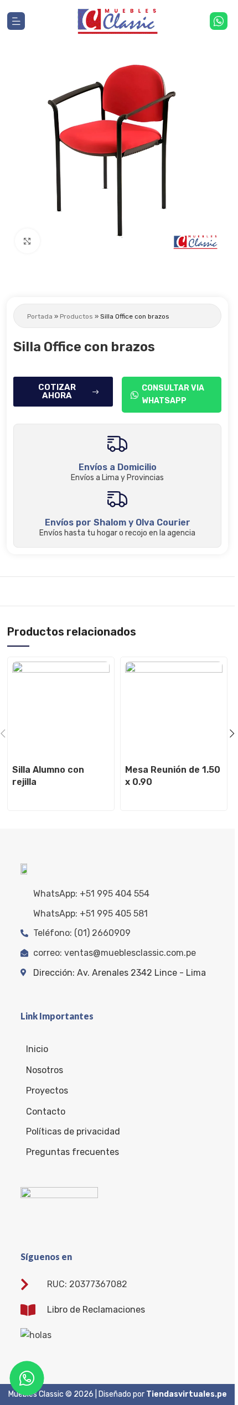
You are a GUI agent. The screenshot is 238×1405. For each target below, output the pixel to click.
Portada (40, 316)
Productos (76, 316)
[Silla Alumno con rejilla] (61, 710)
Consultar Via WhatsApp (173, 394)
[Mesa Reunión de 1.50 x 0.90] (174, 710)
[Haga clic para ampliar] (27, 240)
